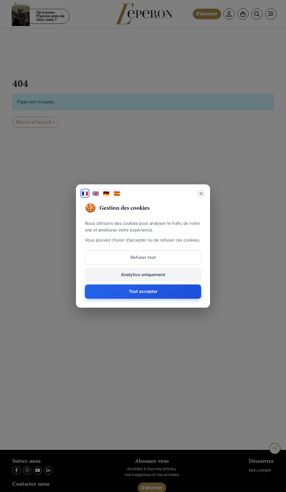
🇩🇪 (106, 193)
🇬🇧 (95, 193)
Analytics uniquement (143, 274)
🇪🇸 (117, 193)
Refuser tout (143, 257)
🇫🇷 (85, 193)
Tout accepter (143, 291)
